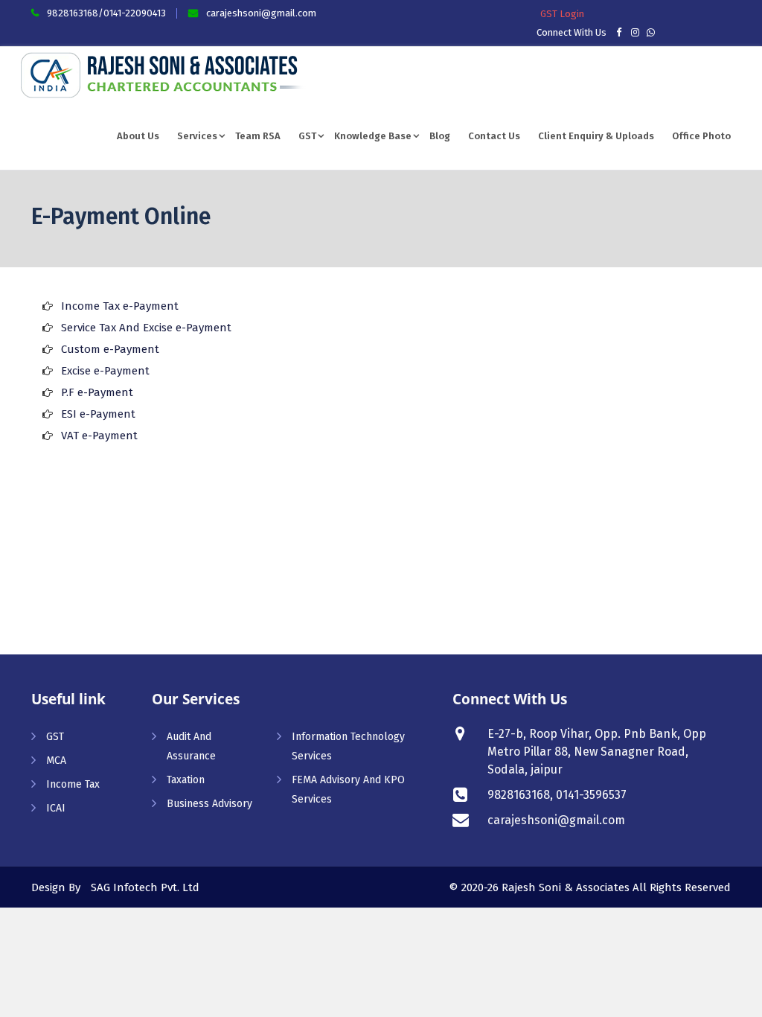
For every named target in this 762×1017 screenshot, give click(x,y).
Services (197, 135)
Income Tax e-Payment (120, 306)
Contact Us (494, 135)
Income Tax (73, 784)
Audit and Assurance (191, 746)
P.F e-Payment (97, 392)
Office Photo (701, 135)
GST (307, 135)
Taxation (186, 780)
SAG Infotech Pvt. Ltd (145, 887)
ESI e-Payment (98, 414)
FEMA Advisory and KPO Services (348, 790)
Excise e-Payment (105, 370)
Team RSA (258, 135)
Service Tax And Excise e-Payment (146, 327)
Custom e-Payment (110, 349)
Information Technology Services (348, 746)
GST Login (562, 13)
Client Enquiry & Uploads (596, 135)
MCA (56, 760)
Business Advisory (209, 803)
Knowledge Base (373, 135)
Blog (439, 135)
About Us (138, 135)
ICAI (55, 808)
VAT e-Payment (99, 435)
